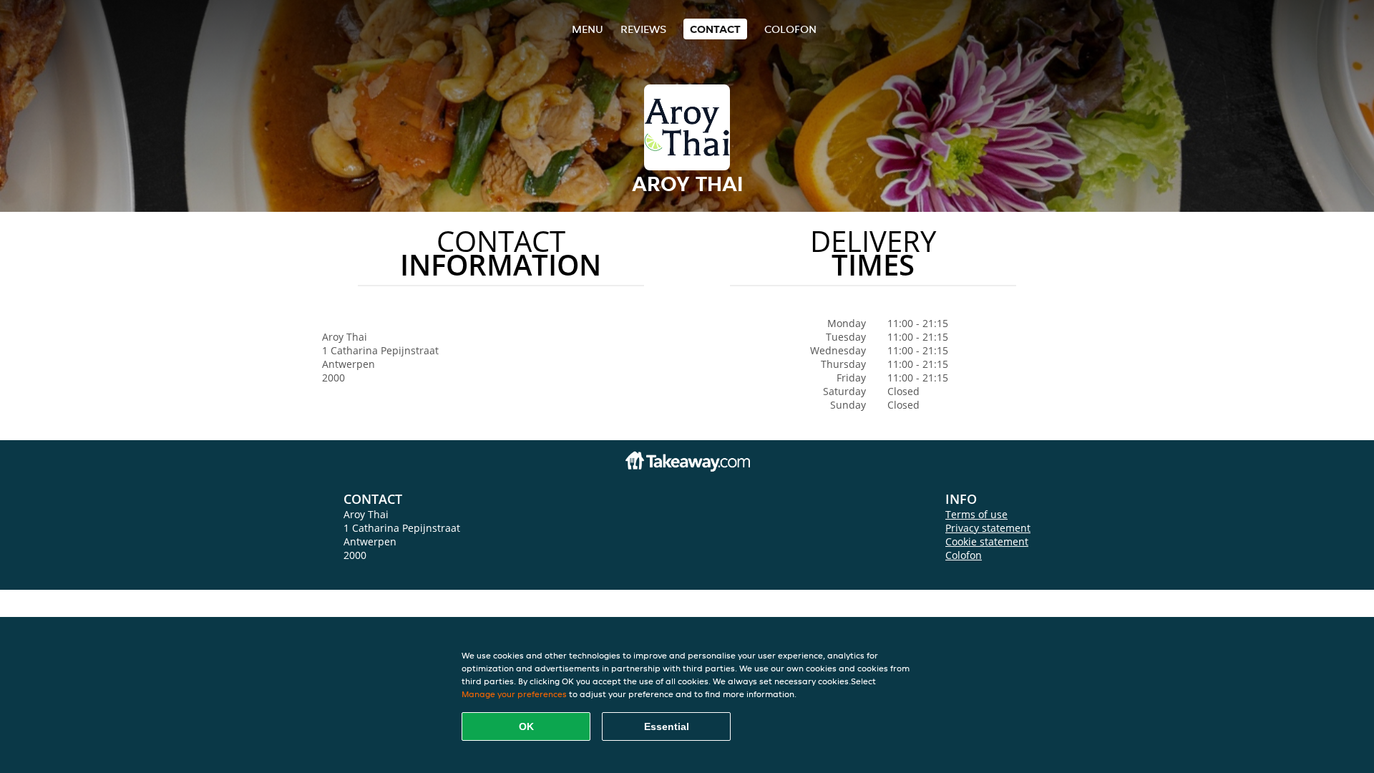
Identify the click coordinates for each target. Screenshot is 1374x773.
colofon (790, 29)
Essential (666, 726)
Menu (587, 29)
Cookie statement (986, 541)
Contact (715, 29)
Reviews (643, 29)
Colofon (963, 555)
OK (526, 726)
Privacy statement (987, 528)
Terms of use (976, 514)
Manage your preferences (514, 694)
